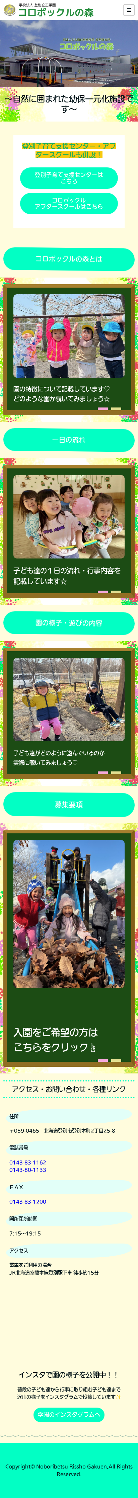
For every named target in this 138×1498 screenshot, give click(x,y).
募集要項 (69, 804)
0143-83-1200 (27, 1201)
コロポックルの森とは (69, 259)
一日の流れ (69, 440)
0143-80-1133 (27, 1170)
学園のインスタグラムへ (69, 1414)
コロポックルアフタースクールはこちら (69, 203)
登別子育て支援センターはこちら (69, 178)
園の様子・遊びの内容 (69, 622)
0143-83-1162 (27, 1162)
